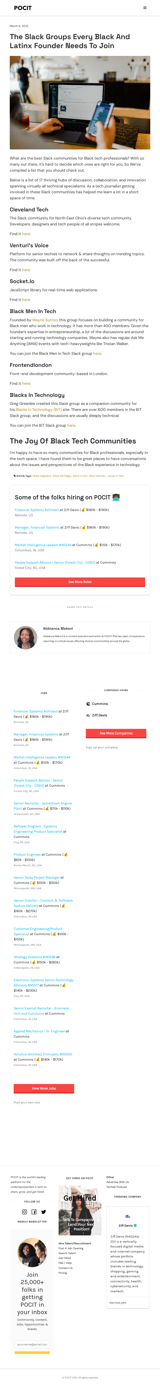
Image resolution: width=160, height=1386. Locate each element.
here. (97, 353)
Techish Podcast (116, 1187)
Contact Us (66, 1268)
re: (29, 269)
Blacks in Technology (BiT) (39, 409)
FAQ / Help (65, 1263)
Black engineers (42, 476)
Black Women (97, 476)
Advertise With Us (117, 1182)
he (24, 269)
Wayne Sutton (44, 319)
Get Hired (65, 1258)
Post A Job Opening (71, 1248)
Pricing (63, 1273)
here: (26, 233)
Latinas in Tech (115, 476)
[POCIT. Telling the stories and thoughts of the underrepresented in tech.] (23, 8)
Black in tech (80, 476)
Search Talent (67, 1253)
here (71, 425)
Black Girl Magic (62, 476)
